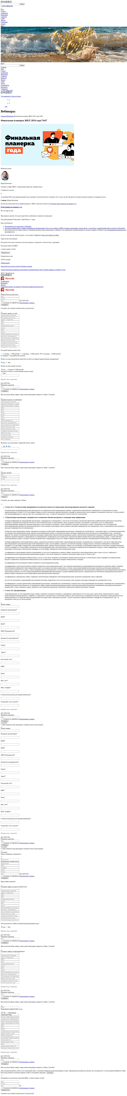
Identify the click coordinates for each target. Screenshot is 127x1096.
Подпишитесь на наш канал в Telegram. (18, 226)
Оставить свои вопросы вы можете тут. (63, 204)
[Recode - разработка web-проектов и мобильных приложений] (7, 279)
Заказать (4, 497)
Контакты (4, 87)
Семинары (4, 13)
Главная (3, 67)
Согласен (50, 1073)
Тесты (3, 83)
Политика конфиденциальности (32, 287)
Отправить (5, 305)
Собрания (4, 22)
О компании (5, 85)
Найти (22, 4)
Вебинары (4, 15)
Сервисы (4, 17)
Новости (4, 78)
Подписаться (5, 252)
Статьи (3, 11)
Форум (3, 20)
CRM (2, 18)
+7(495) (7, 6)
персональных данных (26, 303)
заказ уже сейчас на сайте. (50, 235)
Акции (3, 24)
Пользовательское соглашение (11, 287)
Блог (2, 9)
